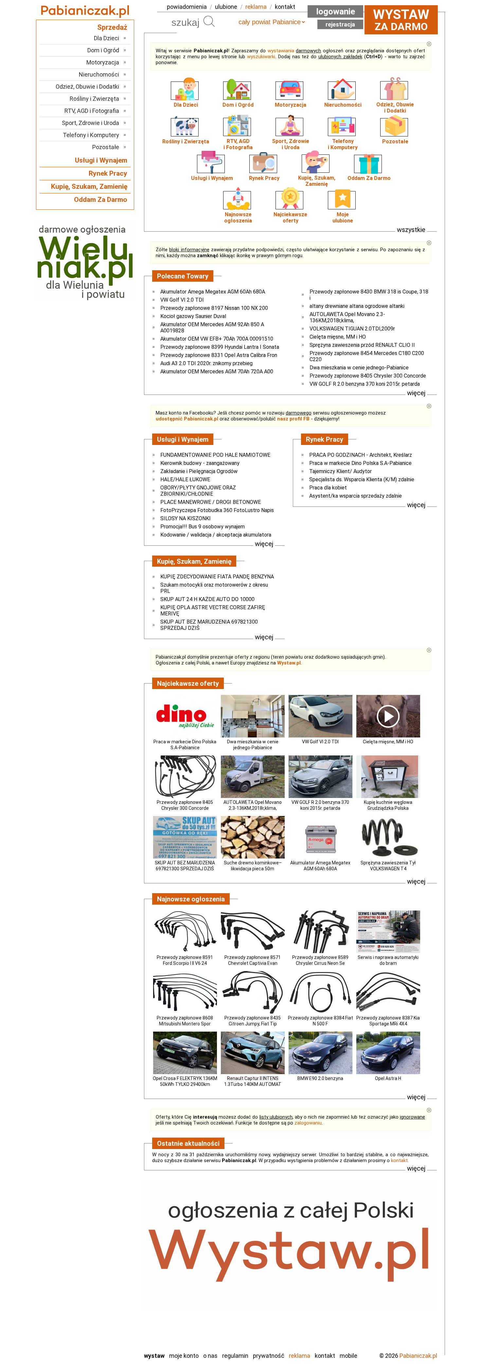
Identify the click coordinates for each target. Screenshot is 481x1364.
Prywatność (268, 1355)
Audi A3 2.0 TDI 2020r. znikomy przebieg (206, 363)
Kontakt (325, 1355)
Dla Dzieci (186, 105)
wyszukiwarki (261, 57)
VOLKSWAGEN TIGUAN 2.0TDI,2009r (352, 329)
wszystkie (411, 230)
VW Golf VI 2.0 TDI (182, 300)
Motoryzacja (290, 105)
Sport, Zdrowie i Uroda (90, 122)
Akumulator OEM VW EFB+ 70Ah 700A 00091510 (216, 339)
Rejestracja (340, 24)
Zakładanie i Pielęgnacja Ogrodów (199, 471)
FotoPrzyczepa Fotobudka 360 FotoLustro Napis (217, 510)
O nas (210, 1355)
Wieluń (111, 1328)
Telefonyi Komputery (343, 144)
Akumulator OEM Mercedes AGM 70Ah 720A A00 (216, 371)
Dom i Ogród (238, 105)
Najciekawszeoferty (290, 217)
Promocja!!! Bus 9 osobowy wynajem (202, 526)
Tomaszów (106, 1311)
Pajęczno (108, 1284)
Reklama (299, 1355)
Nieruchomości (343, 105)
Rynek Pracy (264, 178)
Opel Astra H (388, 1078)
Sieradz (110, 1302)
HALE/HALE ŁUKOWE (185, 479)
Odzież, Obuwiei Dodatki (395, 107)
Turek (112, 1320)
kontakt (285, 6)
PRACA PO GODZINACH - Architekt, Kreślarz (360, 455)
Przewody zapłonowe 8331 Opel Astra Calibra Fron (218, 355)
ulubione (226, 6)
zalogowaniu (308, 1123)
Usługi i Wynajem (212, 178)
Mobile (348, 1355)
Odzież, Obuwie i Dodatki (87, 86)
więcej (416, 393)
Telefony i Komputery (91, 135)
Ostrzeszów (105, 1275)
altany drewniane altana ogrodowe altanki (357, 306)
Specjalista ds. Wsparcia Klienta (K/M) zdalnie (361, 479)
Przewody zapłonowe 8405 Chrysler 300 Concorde (368, 376)
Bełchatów (106, 1240)
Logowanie (335, 11)
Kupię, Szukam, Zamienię (316, 181)
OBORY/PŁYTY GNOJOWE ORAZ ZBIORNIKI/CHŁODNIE (198, 491)
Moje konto (184, 1355)
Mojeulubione (342, 217)
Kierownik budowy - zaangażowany (200, 463)
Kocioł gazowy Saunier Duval (193, 316)
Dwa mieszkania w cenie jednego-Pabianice (359, 367)
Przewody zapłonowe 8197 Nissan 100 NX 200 (214, 308)
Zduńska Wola (103, 1346)
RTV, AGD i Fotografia (91, 110)
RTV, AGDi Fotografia (238, 144)
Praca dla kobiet (328, 488)
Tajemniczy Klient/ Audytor (340, 471)
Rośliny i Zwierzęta (185, 141)
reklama (256, 6)
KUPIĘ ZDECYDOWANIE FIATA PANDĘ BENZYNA (217, 577)
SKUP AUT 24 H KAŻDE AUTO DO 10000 (207, 599)
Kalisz (112, 1267)
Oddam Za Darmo (369, 178)
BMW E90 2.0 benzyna (320, 1078)
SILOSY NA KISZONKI (185, 518)
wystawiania (281, 51)
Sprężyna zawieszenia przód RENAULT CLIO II (362, 345)
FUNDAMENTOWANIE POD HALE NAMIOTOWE (215, 455)
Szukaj (209, 21)
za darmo (401, 20)
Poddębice (106, 1293)
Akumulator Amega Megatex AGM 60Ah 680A (212, 292)
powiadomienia (187, 6)
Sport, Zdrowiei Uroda (290, 144)
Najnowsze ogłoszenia (238, 217)
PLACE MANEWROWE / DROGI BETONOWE (210, 502)
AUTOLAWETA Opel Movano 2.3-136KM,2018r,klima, (347, 317)
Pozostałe (395, 141)
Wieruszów (106, 1337)
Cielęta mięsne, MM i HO (338, 337)
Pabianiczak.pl (418, 1355)
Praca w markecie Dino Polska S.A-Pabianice (360, 463)
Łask (113, 1249)
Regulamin (235, 1355)
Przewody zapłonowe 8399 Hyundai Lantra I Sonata (219, 347)
